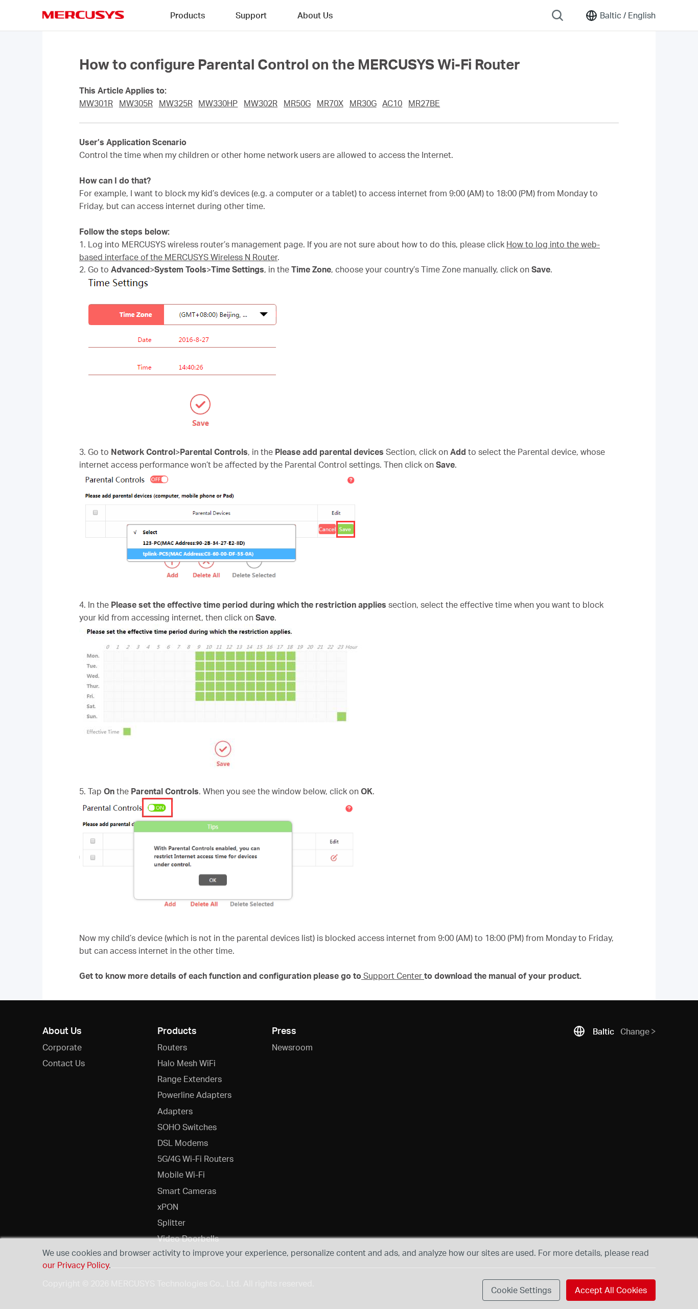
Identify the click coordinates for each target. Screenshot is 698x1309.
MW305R (136, 103)
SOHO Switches (187, 1127)
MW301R (96, 103)
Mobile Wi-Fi (181, 1174)
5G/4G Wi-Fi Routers (195, 1158)
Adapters (175, 1111)
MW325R (176, 103)
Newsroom (292, 1047)
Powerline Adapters (194, 1094)
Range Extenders (189, 1079)
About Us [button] (315, 15)
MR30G (363, 103)
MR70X (330, 103)
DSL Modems (182, 1142)
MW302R (260, 103)
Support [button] (251, 15)
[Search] (557, 15)
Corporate (62, 1047)
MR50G (297, 103)
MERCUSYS (83, 15)
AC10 (392, 103)
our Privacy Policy (75, 1264)
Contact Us (63, 1063)
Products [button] (187, 15)
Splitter (171, 1222)
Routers (172, 1047)
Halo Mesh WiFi (186, 1063)
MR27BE (424, 103)
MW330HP (218, 103)
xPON (167, 1206)
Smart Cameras (186, 1191)
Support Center (392, 976)
